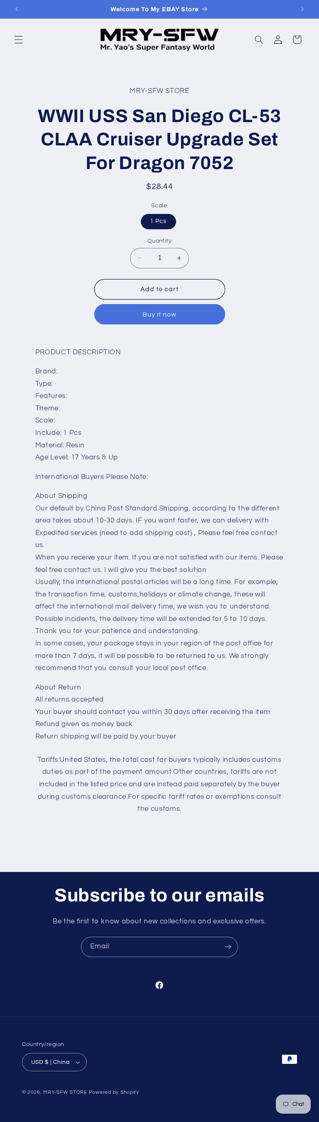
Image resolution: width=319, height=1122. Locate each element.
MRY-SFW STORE (65, 1092)
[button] (18, 39)
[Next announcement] (302, 9)
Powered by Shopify (114, 1092)
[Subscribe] (228, 947)
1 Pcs (158, 221)
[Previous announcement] (16, 9)
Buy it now (159, 314)
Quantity (159, 241)
